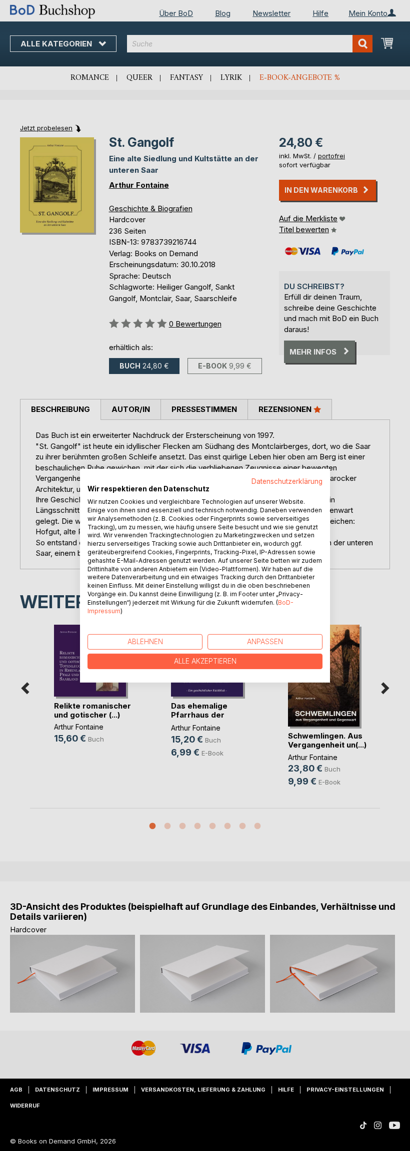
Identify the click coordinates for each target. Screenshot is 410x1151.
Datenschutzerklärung (287, 481)
